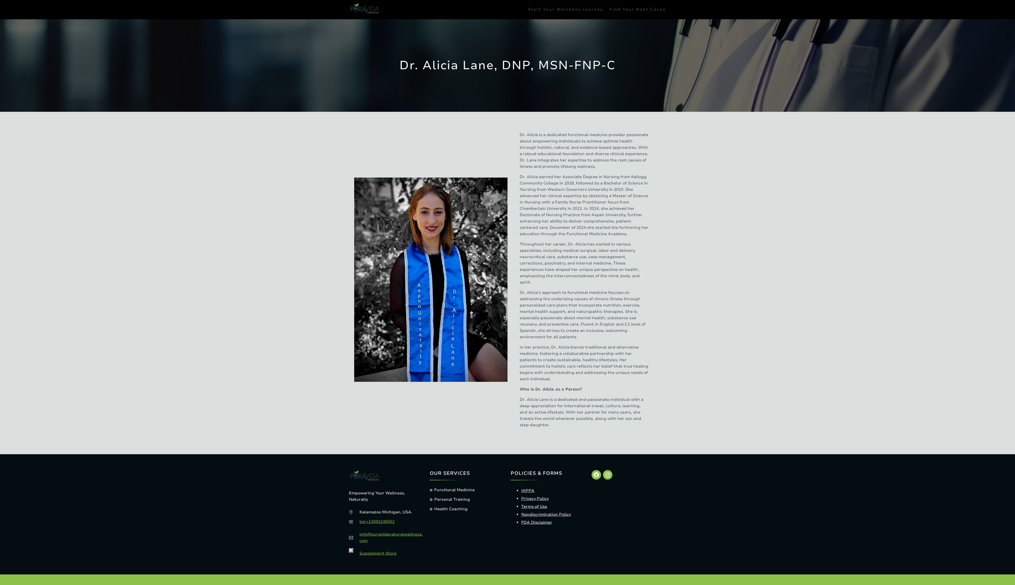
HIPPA (527, 490)
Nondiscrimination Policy (546, 514)
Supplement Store (377, 553)
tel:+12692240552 (377, 521)
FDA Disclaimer (536, 522)
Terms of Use (534, 506)
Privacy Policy (535, 498)
